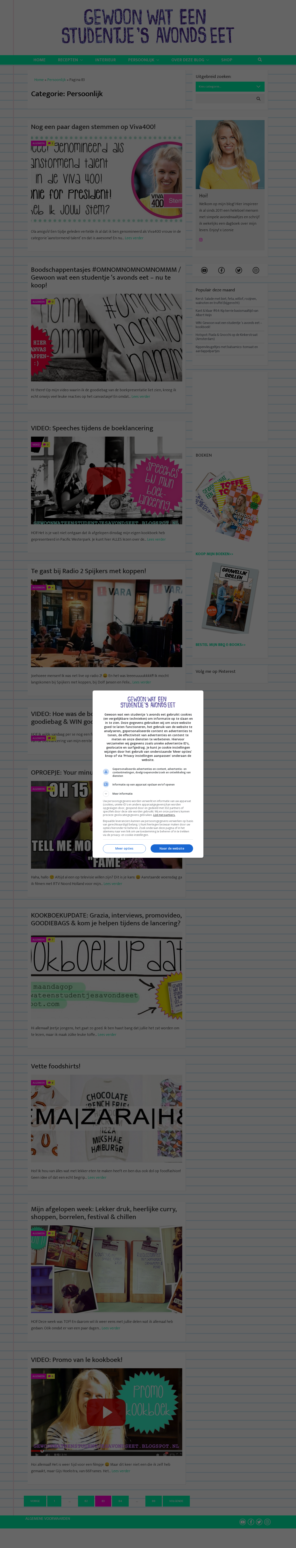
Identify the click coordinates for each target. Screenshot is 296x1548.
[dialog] (148, 774)
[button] (148, 794)
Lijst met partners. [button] (164, 815)
